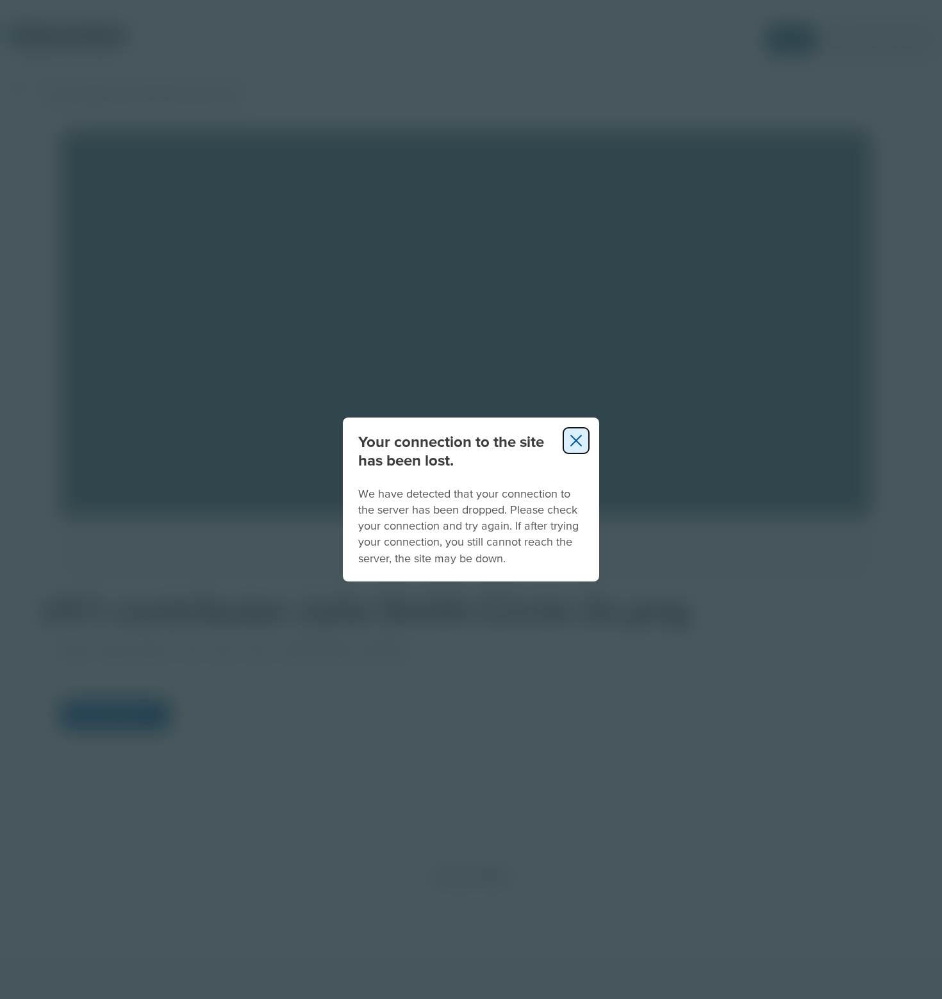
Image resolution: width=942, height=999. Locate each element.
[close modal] (576, 440)
